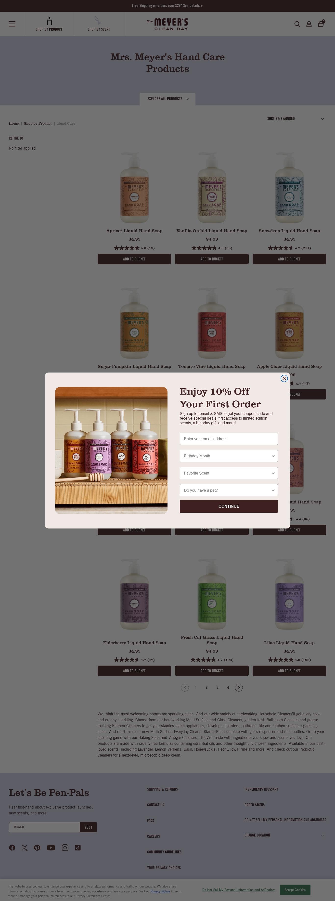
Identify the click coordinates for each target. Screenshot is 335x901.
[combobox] (227, 456)
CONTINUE (229, 506)
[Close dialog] (284, 378)
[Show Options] (273, 456)
